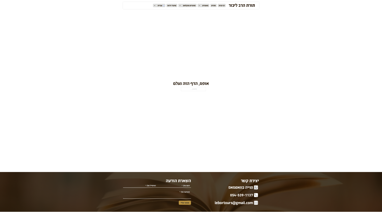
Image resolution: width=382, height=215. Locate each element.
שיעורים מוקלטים (189, 5)
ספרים (213, 5)
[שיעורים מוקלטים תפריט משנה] (180, 5)
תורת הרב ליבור (242, 5)
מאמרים (205, 5)
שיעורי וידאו (171, 5)
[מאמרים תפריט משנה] (199, 5)
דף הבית (222, 5)
